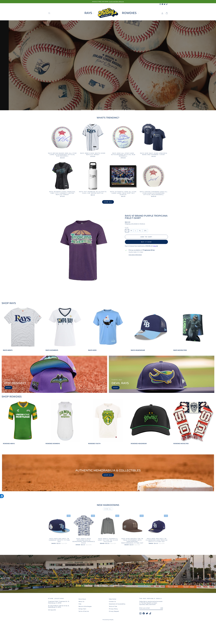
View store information (135, 254)
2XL (145, 230)
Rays (88, 13)
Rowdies (129, 13)
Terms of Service (84, 611)
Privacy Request (114, 611)
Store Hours (82, 599)
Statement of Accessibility (117, 604)
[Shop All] (108, 472)
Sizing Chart (82, 609)
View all (108, 202)
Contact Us (112, 601)
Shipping (127, 224)
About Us (81, 601)
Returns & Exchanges (85, 606)
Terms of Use (113, 606)
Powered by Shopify (108, 619)
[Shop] (54, 374)
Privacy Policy (113, 609)
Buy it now (146, 242)
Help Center (112, 599)
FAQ (80, 604)
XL (140, 230)
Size (127, 227)
